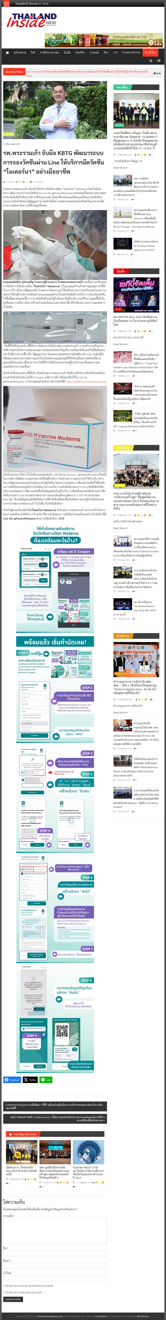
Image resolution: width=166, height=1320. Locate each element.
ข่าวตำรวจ (120, 673)
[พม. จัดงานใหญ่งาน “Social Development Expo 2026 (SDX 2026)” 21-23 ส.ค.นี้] (122, 603)
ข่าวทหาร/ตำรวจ (131, 52)
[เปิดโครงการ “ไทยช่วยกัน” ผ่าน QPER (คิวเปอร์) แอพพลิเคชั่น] (21, 1152)
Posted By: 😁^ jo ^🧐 (15, 182)
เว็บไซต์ (7, 1273)
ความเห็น (9, 1216)
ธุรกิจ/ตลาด (20, 52)
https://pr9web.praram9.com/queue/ (85, 381)
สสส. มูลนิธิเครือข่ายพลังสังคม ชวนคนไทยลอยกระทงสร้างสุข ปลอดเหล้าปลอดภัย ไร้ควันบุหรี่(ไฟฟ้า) (54, 1172)
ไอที (33, 52)
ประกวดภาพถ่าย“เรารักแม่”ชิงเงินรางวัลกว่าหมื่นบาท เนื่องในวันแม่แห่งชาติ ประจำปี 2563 (88, 1172)
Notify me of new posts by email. (24, 1292)
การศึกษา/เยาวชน (49, 52)
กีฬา (106, 52)
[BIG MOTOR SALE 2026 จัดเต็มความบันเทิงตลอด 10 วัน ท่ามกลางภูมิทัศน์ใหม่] (136, 294)
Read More (119, 167)
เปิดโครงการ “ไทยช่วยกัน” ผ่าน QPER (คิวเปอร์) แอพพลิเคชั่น (21, 1171)
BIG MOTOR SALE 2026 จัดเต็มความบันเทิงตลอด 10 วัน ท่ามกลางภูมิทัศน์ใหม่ (135, 320)
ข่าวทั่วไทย (150, 52)
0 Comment (38, 181)
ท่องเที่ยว (80, 52)
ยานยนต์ (94, 52)
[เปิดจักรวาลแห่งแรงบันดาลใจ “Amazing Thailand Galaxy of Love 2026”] (122, 243)
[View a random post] (158, 60)
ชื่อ (5, 1248)
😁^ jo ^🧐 (31, 1179)
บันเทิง (67, 52)
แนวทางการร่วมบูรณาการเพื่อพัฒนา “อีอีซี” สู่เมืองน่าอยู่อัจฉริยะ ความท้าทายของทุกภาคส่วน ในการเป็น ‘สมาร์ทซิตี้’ (54, 1106)
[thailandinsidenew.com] (7, 52)
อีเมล (6, 1260)
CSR (115, 52)
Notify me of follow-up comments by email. (30, 1285)
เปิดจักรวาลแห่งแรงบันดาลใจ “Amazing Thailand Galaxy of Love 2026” (146, 245)
